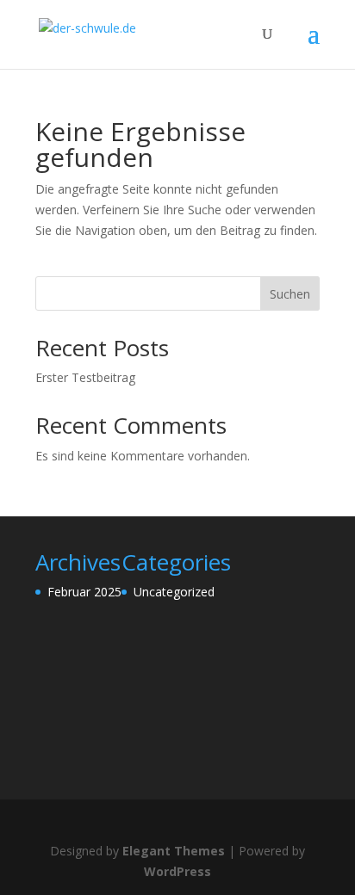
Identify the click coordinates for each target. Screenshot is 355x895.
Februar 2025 (84, 591)
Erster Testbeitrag (85, 377)
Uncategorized (174, 591)
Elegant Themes (173, 851)
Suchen (290, 294)
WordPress (177, 871)
